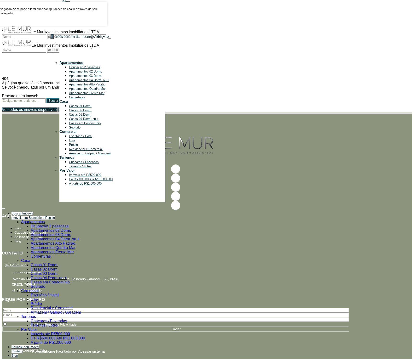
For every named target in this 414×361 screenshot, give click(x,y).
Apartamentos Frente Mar (86, 93)
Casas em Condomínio (85, 123)
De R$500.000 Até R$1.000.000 (91, 179)
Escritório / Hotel (80, 136)
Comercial (67, 132)
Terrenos (66, 157)
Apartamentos (71, 63)
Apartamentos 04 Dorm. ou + (89, 80)
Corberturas (77, 97)
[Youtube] (175, 178)
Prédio (73, 145)
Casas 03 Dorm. (80, 114)
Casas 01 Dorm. (80, 106)
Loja (72, 140)
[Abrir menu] (3, 208)
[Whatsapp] (175, 205)
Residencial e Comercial (86, 149)
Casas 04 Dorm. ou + (84, 119)
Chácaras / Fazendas (84, 162)
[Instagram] (175, 196)
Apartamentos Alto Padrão (87, 84)
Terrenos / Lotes (80, 166)
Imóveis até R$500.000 (85, 175)
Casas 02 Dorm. (80, 110)
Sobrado (74, 127)
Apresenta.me (26, 350)
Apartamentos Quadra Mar (87, 88)
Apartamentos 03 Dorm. (85, 76)
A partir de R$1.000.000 (85, 183)
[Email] (175, 187)
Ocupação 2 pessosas (84, 67)
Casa (63, 101)
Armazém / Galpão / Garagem (90, 153)
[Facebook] (175, 169)
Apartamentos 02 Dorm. (85, 71)
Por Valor (67, 170)
